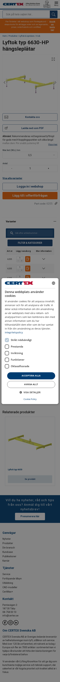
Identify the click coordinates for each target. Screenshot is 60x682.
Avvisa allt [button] (31, 384)
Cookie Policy (30, 399)
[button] (30, 392)
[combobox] (53, 283)
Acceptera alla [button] (31, 375)
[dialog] (30, 341)
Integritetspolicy (14, 332)
